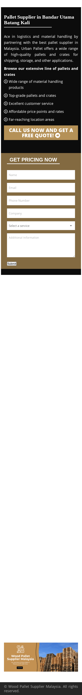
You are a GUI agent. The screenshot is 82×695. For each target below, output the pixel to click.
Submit (11, 263)
